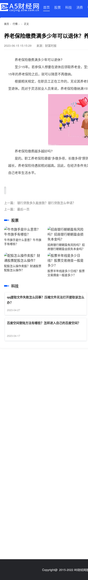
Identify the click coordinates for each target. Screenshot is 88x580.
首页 (46, 7)
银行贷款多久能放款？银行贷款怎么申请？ (46, 203)
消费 (79, 7)
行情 (15, 24)
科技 (68, 7)
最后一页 (23, 209)
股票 (57, 7)
